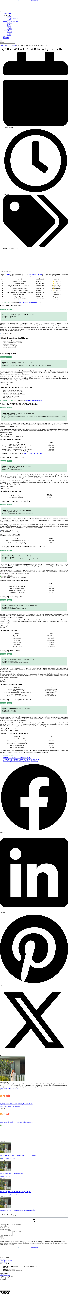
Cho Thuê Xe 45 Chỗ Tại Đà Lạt (28, 302)
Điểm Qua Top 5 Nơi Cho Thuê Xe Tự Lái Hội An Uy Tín (15, 1192)
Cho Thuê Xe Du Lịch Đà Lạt (33, 400)
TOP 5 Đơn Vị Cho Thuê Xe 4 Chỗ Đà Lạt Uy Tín (17, 758)
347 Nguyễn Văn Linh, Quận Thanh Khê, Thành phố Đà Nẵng (24, 1267)
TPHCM (9, 27)
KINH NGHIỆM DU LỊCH (10, 21)
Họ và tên (2, 1226)
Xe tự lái (9, 35)
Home (1, 45)
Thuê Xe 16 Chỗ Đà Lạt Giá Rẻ (33, 454)
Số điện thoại (3, 1228)
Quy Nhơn (9, 29)
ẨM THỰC (6, 36)
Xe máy (9, 33)
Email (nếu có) (4, 1229)
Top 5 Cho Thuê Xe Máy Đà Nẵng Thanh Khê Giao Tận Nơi (16, 1122)
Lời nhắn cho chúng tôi (6, 1235)
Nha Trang (9, 23)
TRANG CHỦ (7, 14)
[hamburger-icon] (0, 11)
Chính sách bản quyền (12, 18)
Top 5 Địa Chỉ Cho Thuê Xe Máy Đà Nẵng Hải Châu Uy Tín (16, 1104)
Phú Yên (9, 26)
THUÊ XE (6, 30)
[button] (34, 798)
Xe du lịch (9, 32)
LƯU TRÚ (6, 38)
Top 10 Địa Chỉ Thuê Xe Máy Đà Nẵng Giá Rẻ (12, 1173)
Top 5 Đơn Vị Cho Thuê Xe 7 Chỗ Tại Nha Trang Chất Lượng (20, 761)
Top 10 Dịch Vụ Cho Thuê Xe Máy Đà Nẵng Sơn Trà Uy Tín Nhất (18, 1155)
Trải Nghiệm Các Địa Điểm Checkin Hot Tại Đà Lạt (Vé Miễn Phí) (21, 759)
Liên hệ (9, 20)
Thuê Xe (7, 45)
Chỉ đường (3, 309)
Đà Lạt (8, 24)
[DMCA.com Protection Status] (5, 1294)
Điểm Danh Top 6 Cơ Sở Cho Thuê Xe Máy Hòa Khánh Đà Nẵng (17, 1210)
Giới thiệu (9, 17)
